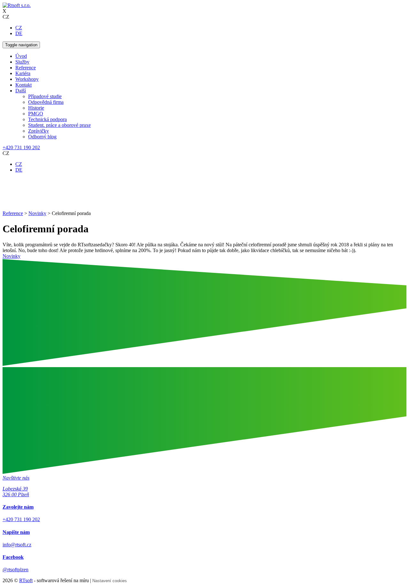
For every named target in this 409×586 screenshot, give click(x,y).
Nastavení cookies (109, 580)
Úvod (21, 56)
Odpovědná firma (46, 102)
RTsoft (26, 580)
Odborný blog (42, 136)
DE (18, 33)
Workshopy (27, 79)
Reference (25, 67)
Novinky (11, 256)
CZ (18, 27)
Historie (36, 108)
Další (20, 90)
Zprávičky (38, 131)
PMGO (35, 113)
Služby (22, 62)
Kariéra (22, 73)
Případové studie (45, 96)
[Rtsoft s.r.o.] (17, 5)
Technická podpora (47, 119)
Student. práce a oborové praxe (59, 125)
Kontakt (23, 85)
